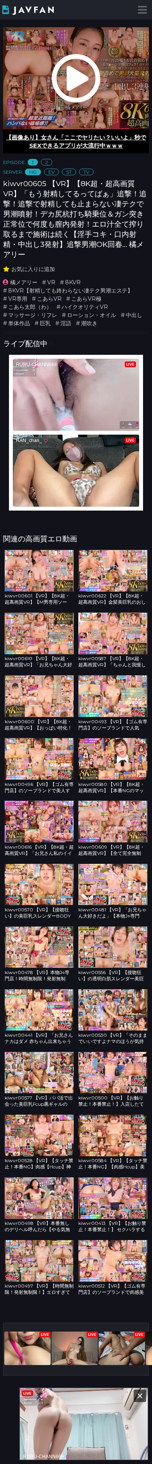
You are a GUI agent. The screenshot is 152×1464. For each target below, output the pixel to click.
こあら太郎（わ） (30, 306)
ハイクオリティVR (85, 306)
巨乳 (45, 323)
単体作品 (19, 323)
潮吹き (89, 323)
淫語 (65, 323)
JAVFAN (35, 10)
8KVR (73, 282)
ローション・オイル (91, 315)
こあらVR (49, 298)
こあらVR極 (86, 298)
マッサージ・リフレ (32, 315)
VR (51, 282)
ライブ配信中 (25, 343)
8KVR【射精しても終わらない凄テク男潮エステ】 (70, 290)
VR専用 (17, 298)
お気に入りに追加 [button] (33, 269)
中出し (134, 315)
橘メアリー (23, 282)
